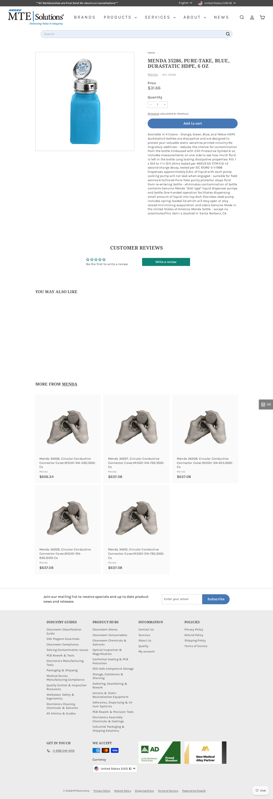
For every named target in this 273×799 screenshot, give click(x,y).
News (221, 17)
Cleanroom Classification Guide (64, 631)
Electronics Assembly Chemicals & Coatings (108, 719)
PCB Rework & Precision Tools (113, 712)
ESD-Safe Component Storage (113, 668)
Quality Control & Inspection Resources (67, 687)
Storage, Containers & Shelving (108, 676)
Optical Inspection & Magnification (107, 652)
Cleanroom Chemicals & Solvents (110, 642)
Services (158, 17)
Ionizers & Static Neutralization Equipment (111, 695)
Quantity (155, 97)
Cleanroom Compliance (63, 644)
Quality (143, 646)
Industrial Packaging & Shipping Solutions (109, 728)
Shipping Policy (195, 640)
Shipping (153, 113)
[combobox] (136, 34)
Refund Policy (193, 635)
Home (152, 52)
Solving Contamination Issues (67, 650)
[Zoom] (85, 101)
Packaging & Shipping (62, 670)
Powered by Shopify (194, 790)
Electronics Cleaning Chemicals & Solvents (62, 706)
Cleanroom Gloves (105, 629)
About (193, 17)
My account (146, 651)
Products (119, 17)
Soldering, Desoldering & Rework (110, 685)
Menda (153, 74)
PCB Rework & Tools (60, 655)
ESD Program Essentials (63, 639)
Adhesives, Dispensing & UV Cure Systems (112, 704)
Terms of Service (196, 646)
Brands (85, 17)
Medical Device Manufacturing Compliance (66, 678)
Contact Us (146, 629)
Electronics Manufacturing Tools (65, 663)
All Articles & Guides (61, 713)
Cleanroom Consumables (110, 635)
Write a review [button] (165, 262)
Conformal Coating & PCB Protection (110, 661)
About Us (144, 640)
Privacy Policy (193, 629)
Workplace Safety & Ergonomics (60, 696)
